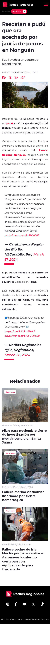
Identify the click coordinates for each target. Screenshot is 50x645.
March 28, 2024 (17, 355)
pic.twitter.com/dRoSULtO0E (21, 235)
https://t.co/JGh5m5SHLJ (19, 331)
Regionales (10, 392)
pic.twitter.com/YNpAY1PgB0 (22, 335)
